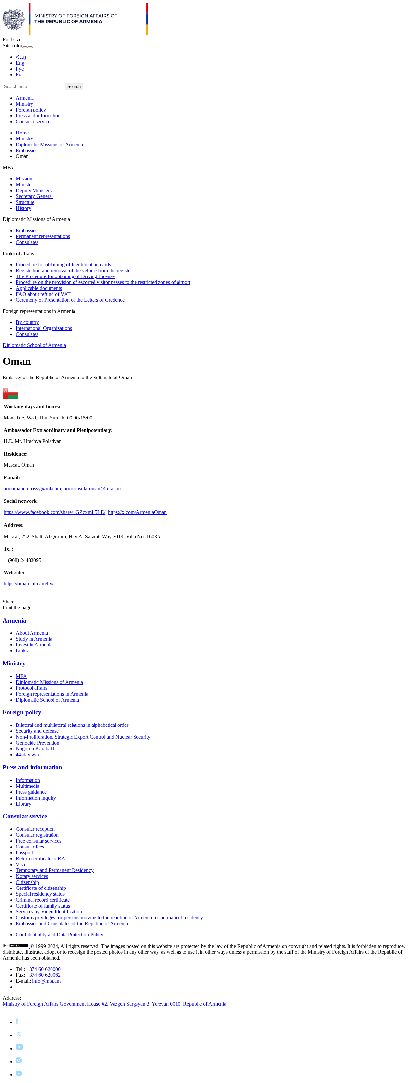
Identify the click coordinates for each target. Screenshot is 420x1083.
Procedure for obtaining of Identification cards (63, 264)
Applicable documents (39, 288)
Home (22, 132)
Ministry (24, 104)
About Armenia (32, 633)
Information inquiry (36, 798)
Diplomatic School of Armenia (34, 345)
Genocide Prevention (37, 743)
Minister (24, 184)
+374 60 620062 (43, 975)
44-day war (27, 754)
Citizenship (27, 882)
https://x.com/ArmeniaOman (137, 512)
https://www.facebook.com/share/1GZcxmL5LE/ (54, 512)
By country (27, 322)
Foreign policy (31, 109)
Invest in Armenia (34, 644)
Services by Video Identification (49, 911)
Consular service (33, 121)
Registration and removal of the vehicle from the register (74, 270)
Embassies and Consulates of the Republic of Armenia (72, 923)
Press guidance (31, 792)
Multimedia (27, 786)
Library (23, 804)
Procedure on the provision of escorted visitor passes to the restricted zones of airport (103, 282)
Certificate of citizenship (41, 888)
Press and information (38, 115)
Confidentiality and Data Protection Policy (59, 934)
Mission (24, 178)
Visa (20, 864)
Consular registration (37, 835)
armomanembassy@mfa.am (32, 488)
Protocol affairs (31, 688)
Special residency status (40, 894)
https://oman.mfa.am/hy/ (28, 583)
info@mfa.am (46, 981)
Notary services (32, 876)
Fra (19, 74)
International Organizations (44, 328)
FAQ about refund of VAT (43, 294)
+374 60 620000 (43, 969)
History (23, 208)
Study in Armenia (34, 639)
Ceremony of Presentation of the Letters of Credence (70, 300)
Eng (20, 63)
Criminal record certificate (43, 900)
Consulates (27, 242)
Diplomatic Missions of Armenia (49, 144)
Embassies (26, 150)
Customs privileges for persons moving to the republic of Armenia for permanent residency (109, 917)
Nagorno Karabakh (36, 748)
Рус (20, 69)
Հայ (21, 57)
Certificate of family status (43, 906)
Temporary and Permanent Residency (55, 870)
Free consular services (38, 841)
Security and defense (37, 731)
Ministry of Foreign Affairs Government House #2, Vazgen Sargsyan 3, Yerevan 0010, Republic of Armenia (114, 1004)
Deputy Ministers (34, 190)
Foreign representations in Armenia (52, 694)
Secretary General (34, 196)
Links (22, 650)
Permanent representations (43, 236)
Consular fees (30, 846)
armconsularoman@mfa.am (92, 488)
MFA (21, 676)
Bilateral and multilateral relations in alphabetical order (72, 725)
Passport (24, 852)
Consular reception (35, 829)
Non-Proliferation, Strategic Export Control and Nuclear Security (83, 737)
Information (28, 780)
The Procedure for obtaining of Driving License (65, 276)
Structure (25, 202)
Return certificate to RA (40, 858)
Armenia (25, 98)
